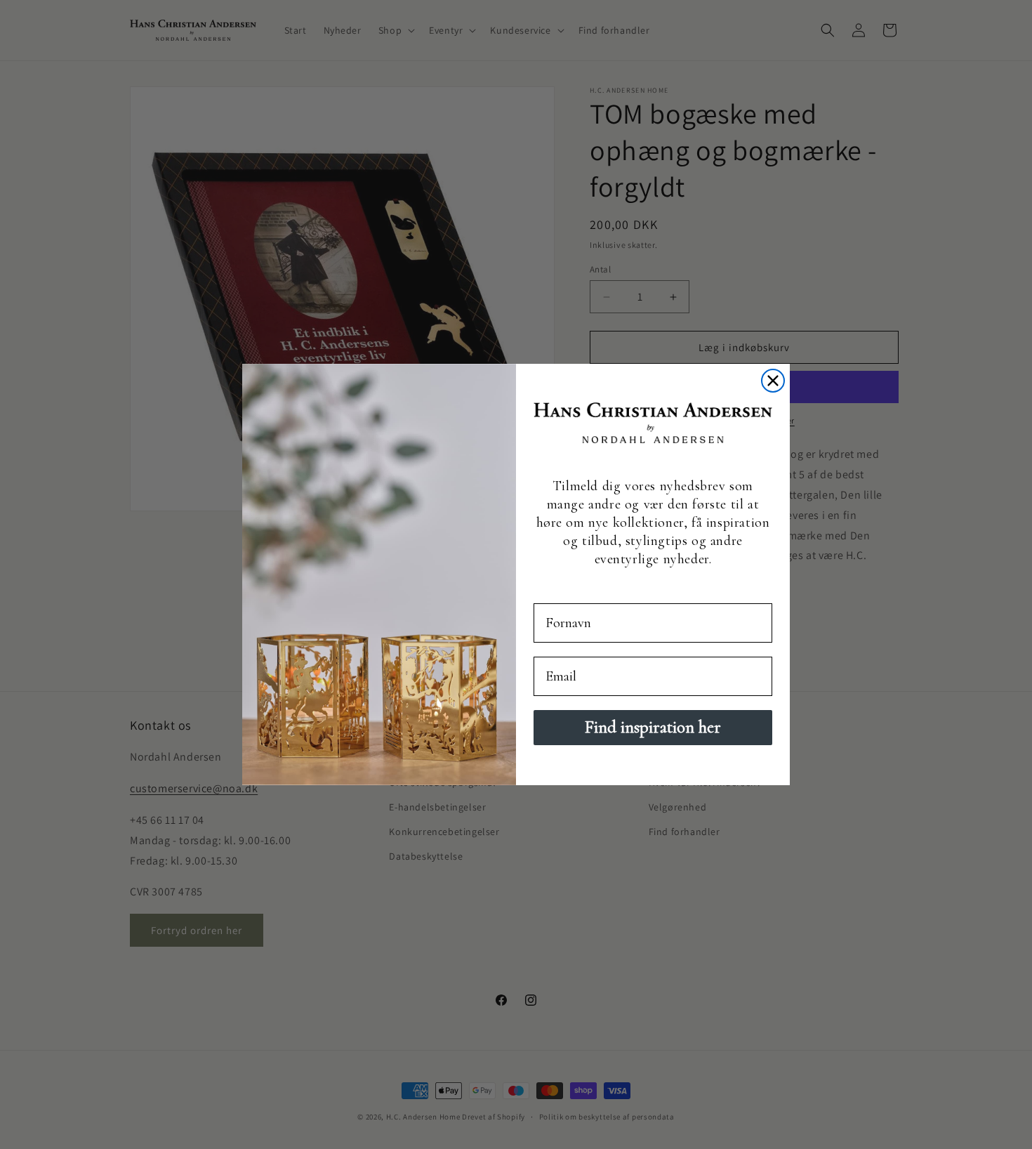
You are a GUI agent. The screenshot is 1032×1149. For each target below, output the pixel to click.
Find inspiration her (653, 726)
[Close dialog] (773, 380)
